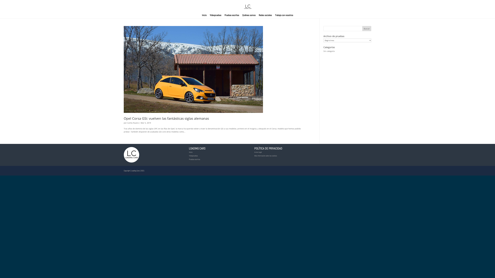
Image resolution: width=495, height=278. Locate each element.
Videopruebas (215, 15)
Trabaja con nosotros (284, 15)
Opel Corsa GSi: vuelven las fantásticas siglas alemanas (166, 118)
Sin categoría (329, 51)
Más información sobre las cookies (265, 156)
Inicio (204, 15)
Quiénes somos (249, 15)
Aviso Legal (258, 152)
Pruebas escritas (232, 15)
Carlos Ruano (133, 123)
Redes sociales (265, 15)
